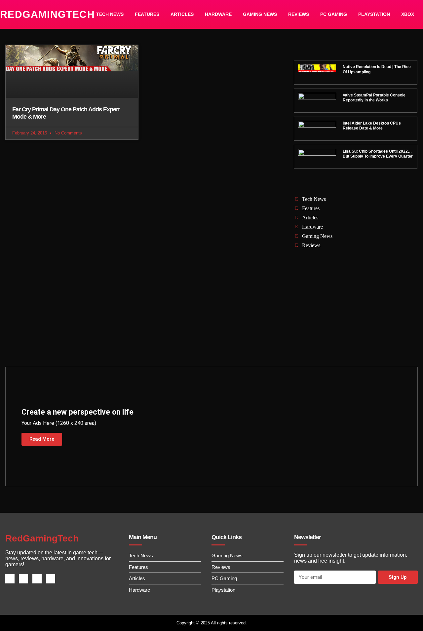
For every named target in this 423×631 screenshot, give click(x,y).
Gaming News (260, 14)
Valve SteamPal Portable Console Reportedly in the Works (374, 98)
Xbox (407, 14)
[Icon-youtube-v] (50, 578)
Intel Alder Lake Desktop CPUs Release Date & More (372, 126)
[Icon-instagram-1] (37, 578)
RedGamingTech (47, 14)
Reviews (298, 14)
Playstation (374, 14)
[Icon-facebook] (10, 578)
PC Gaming (333, 14)
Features (147, 14)
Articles (182, 14)
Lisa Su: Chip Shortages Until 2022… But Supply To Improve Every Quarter (378, 154)
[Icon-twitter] (23, 578)
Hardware (218, 14)
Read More (41, 439)
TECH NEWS (110, 14)
